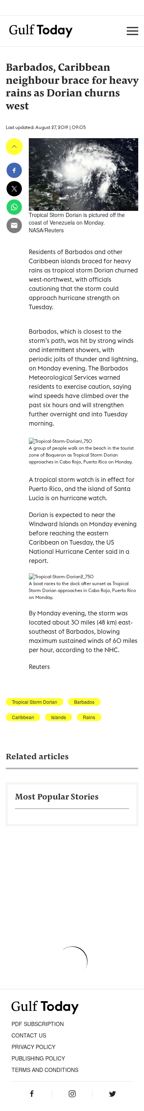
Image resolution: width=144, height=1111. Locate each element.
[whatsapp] (14, 207)
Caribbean (23, 717)
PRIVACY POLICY (33, 1047)
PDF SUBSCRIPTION (38, 1024)
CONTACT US (29, 1035)
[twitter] (14, 188)
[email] (14, 225)
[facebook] (14, 170)
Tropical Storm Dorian (34, 702)
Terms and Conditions (45, 1069)
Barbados (84, 702)
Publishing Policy (38, 1058)
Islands (58, 717)
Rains (89, 717)
